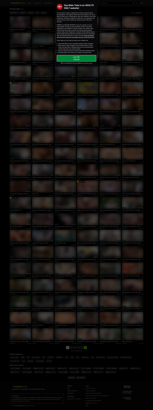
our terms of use (87, 63)
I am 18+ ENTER (76, 58)
